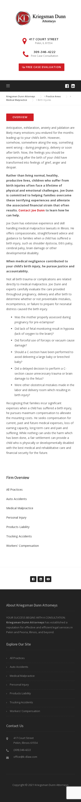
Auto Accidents (16, 499)
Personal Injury (16, 517)
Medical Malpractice (19, 508)
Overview (19, 117)
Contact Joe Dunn (31, 210)
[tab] (20, 117)
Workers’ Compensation (22, 546)
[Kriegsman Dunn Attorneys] (40, 18)
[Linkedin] (73, 86)
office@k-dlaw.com (25, 757)
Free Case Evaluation (43, 67)
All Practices (14, 489)
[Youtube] (48, 577)
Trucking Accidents (19, 536)
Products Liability (17, 527)
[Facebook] (67, 86)
